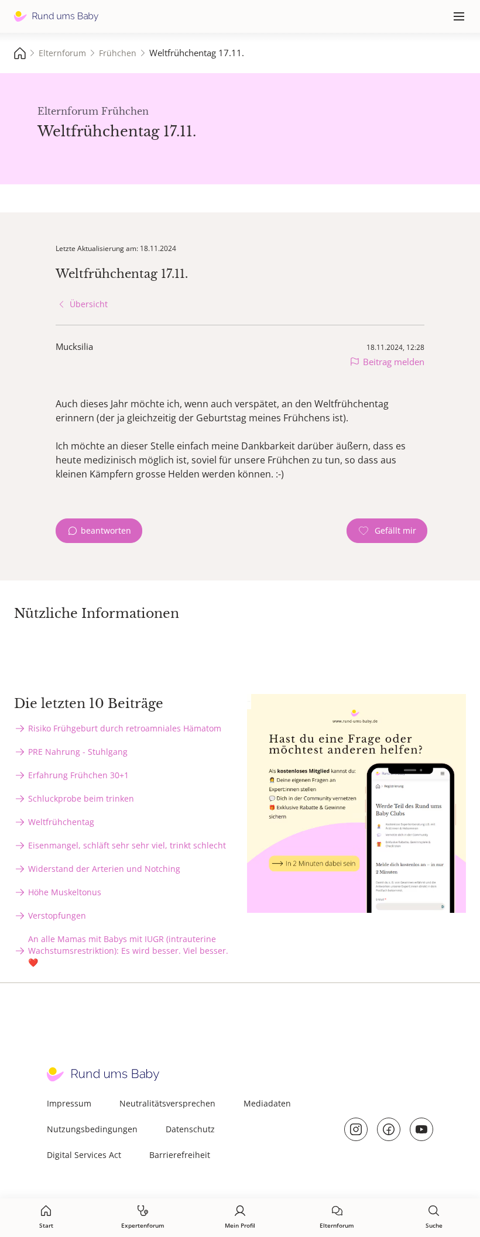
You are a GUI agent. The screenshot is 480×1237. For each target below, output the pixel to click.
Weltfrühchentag (61, 821)
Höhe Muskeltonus (64, 892)
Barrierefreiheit (179, 1154)
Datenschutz (190, 1129)
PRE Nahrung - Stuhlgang (78, 751)
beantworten (106, 530)
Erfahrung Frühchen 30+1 (78, 775)
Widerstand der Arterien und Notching (104, 868)
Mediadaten (267, 1103)
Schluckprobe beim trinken (81, 798)
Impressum (69, 1103)
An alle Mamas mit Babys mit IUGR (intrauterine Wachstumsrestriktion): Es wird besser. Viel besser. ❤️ (128, 950)
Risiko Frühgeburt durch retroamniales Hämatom (124, 728)
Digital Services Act (84, 1154)
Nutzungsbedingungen (92, 1129)
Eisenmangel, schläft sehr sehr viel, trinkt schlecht (127, 845)
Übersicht (89, 304)
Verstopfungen (57, 915)
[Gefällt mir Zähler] (387, 530)
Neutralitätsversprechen (167, 1103)
